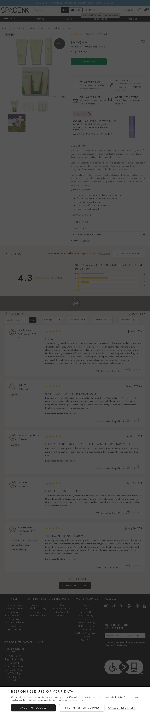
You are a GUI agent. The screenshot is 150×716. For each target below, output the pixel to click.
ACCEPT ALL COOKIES (33, 707)
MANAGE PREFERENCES (121, 707)
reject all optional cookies (82, 707)
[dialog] (75, 701)
